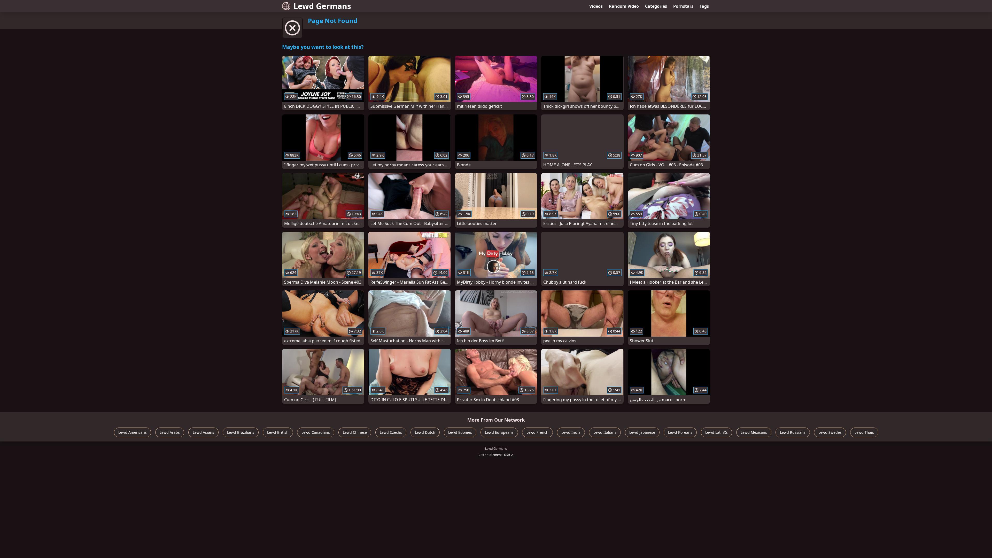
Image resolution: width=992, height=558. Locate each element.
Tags (704, 6)
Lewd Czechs (391, 432)
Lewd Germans (322, 6)
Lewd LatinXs (716, 432)
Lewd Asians (203, 432)
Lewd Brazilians (240, 432)
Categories (656, 6)
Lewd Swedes (830, 432)
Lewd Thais (864, 432)
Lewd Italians (604, 432)
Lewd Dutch (425, 432)
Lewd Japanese (642, 432)
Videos (596, 6)
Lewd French (537, 432)
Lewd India (570, 432)
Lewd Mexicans (754, 432)
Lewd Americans (132, 432)
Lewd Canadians (315, 432)
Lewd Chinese (355, 432)
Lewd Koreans (680, 432)
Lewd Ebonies (460, 432)
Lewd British (278, 432)
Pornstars (683, 6)
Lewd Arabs (170, 432)
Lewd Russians (792, 432)
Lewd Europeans (499, 432)
